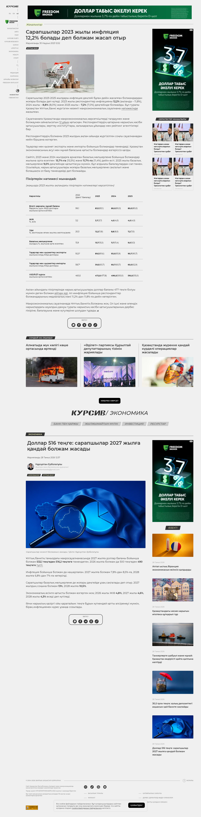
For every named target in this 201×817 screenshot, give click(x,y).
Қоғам (15, 45)
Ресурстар (158, 423)
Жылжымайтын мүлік (101, 423)
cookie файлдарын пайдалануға (87, 808)
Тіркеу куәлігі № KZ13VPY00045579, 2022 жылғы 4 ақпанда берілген (51, 791)
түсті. (40, 565)
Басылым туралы (95, 793)
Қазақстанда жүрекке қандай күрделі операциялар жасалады (166, 348)
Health (15, 55)
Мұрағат (91, 798)
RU (10, 13)
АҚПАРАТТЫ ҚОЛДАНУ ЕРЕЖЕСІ (155, 802)
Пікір (16, 35)
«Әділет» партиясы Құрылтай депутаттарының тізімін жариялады (107, 348)
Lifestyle (14, 48)
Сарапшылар (34, 475)
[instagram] (85, 787)
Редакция (14, 73)
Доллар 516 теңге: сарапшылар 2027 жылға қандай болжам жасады (170, 751)
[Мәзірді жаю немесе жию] (17, 65)
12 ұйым (64, 122)
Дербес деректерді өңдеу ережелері (158, 798)
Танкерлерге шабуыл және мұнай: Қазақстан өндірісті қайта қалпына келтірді (172, 659)
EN (14, 13)
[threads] (98, 787)
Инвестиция (134, 423)
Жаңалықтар (12, 28)
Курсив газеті (12, 38)
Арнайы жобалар (11, 79)
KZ (17, 13)
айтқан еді (61, 293)
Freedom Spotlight (10, 83)
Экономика (13, 51)
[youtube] (105, 787)
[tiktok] (92, 787)
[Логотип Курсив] (12, 6)
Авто (16, 32)
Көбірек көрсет (110, 401)
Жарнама (14, 76)
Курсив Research (11, 42)
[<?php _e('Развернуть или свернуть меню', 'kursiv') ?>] (17, 91)
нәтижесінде (129, 108)
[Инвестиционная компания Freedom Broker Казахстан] (11, 22)
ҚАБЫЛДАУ (136, 805)
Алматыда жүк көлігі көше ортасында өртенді (47, 347)
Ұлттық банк (32, 48)
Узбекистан (13, 98)
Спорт (16, 58)
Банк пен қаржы (65, 423)
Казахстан (14, 95)
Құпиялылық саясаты (152, 793)
